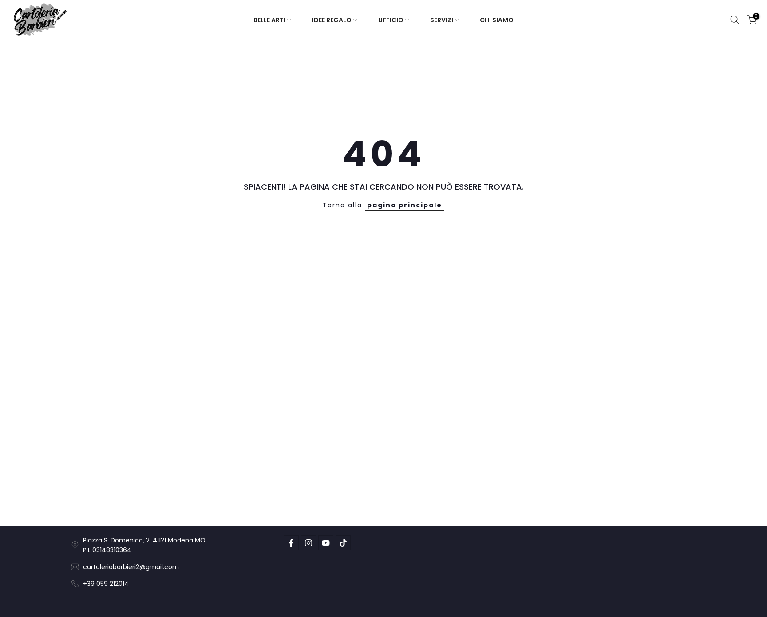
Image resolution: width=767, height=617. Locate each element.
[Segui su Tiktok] (343, 542)
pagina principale (404, 205)
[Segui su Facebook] (291, 542)
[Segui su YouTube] (325, 542)
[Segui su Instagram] (308, 542)
